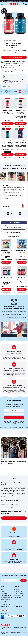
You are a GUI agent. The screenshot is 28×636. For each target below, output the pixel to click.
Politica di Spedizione (6, 595)
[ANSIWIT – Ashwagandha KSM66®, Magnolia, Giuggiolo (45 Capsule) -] (20, 134)
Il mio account (17, 597)
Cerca (2, 589)
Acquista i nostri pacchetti (14, 57)
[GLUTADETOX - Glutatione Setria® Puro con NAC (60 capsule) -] (20, 103)
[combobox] (5, 610)
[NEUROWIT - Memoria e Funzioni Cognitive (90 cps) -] (7, 134)
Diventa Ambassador (19, 595)
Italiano (6, 610)
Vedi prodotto (7, 126)
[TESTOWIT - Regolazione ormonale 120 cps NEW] (7, 103)
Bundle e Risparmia (5, 599)
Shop (2, 586)
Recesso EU (3, 601)
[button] (8, 213)
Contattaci (16, 589)
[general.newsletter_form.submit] (14, 417)
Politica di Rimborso (18, 593)
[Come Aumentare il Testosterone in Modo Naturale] (14, 447)
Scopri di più (17, 586)
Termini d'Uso (4, 593)
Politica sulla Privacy (18, 591)
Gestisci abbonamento (6, 597)
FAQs (2, 591)
